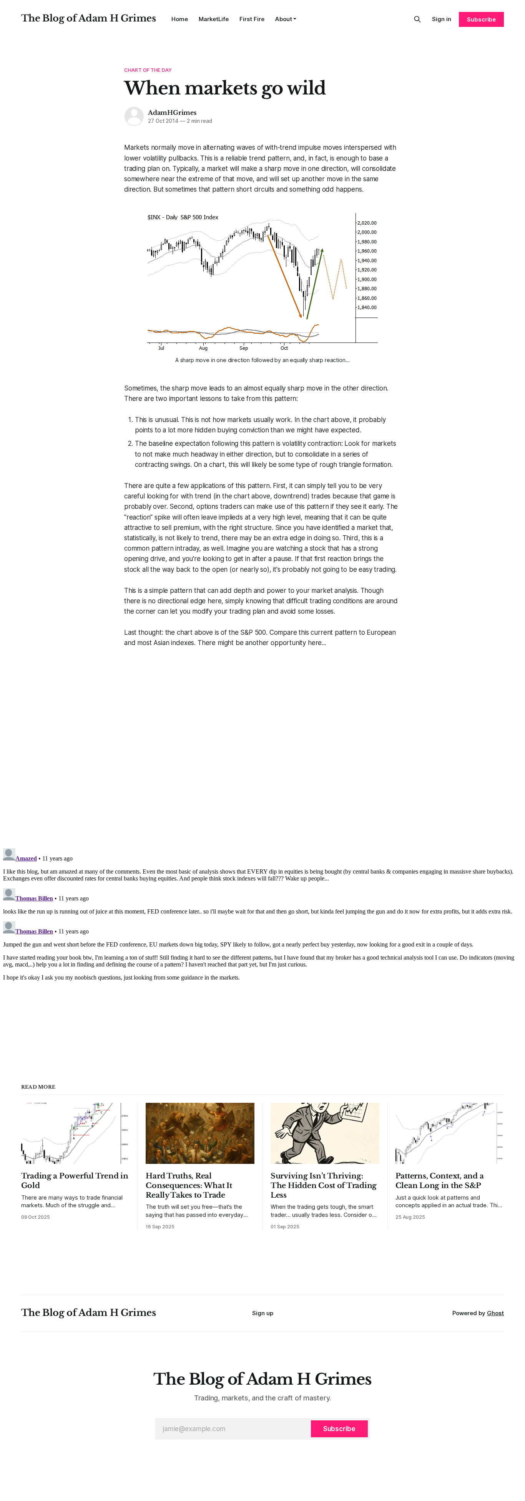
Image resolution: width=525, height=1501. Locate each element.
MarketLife (214, 19)
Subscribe (481, 19)
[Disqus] (262, 745)
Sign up (262, 1313)
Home (179, 19)
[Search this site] (417, 19)
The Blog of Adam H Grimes (88, 18)
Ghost (495, 1313)
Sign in (441, 19)
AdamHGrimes (172, 112)
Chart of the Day (148, 70)
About (283, 19)
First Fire (251, 19)
